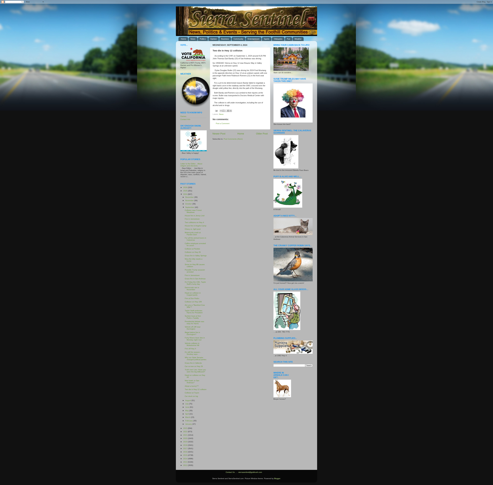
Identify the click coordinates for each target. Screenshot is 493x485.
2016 (185, 452)
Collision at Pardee (192, 249)
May (187, 411)
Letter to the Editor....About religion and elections (191, 165)
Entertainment (253, 39)
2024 (185, 194)
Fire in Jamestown (192, 219)
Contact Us (230, 472)
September (190, 207)
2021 (185, 435)
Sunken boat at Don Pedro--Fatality (193, 317)
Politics (203, 39)
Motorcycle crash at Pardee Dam (193, 234)
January (188, 424)
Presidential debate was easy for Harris (194, 323)
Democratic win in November (192, 289)
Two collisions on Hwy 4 (194, 222)
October (188, 204)
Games (183, 116)
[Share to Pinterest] (230, 110)
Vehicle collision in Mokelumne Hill (192, 344)
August (188, 400)
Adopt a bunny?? (192, 386)
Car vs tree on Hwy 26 (194, 366)
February (189, 421)
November (189, 200)
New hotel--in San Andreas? (192, 382)
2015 (185, 455)
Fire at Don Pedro (192, 298)
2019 (185, 442)
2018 (185, 445)
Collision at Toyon (192, 393)
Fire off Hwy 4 (190, 349)
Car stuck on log (191, 396)
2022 (185, 432)
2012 (185, 465)
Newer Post (218, 133)
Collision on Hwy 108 (193, 302)
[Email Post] (216, 111)
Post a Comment (222, 123)
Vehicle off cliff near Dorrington (193, 328)
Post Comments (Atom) (233, 139)
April (187, 414)
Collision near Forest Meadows (193, 211)
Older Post (262, 133)
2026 (185, 187)
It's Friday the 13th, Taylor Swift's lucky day (195, 283)
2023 (185, 428)
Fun (288, 39)
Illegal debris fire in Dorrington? (192, 333)
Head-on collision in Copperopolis (193, 294)
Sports (266, 39)
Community (238, 39)
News (193, 39)
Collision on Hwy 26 (193, 252)
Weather (298, 39)
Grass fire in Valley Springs (196, 256)
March (188, 417)
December (189, 197)
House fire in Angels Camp (195, 226)
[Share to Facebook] (228, 110)
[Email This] (221, 110)
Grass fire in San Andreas (195, 279)
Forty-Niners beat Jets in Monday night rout (195, 339)
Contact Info (185, 119)
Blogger (277, 478)
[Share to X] (226, 110)
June (187, 407)
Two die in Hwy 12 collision (195, 389)
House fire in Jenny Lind (194, 216)
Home (183, 39)
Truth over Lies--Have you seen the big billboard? (195, 371)
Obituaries (278, 39)
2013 (185, 462)
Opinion (213, 39)
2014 (185, 459)
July (187, 404)
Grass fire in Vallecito (193, 363)
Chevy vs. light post (193, 229)
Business (225, 39)
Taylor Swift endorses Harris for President (193, 312)
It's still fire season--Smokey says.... (193, 353)
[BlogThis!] (223, 110)
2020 (185, 438)
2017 (185, 448)
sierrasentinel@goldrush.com (250, 472)
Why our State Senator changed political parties (195, 359)
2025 (185, 191)
